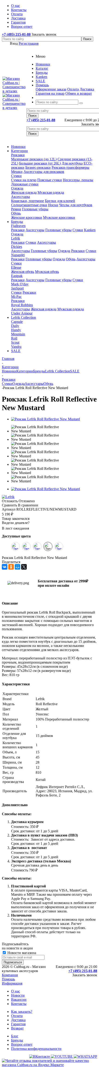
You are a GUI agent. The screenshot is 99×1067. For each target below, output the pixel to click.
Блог (14, 1036)
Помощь (8, 979)
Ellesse (16, 267)
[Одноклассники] (11, 567)
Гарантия (18, 1024)
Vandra (16, 347)
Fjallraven (18, 226)
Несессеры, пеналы (78, 180)
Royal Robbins (22, 305)
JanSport (17, 288)
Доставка (87, 89)
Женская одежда (24, 192)
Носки (53, 205)
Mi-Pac (16, 297)
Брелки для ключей (60, 201)
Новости (18, 995)
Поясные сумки (49, 180)
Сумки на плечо (23, 180)
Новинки (18, 147)
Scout (15, 342)
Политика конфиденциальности (36, 1049)
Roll (14, 338)
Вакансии (18, 999)
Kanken (90, 230)
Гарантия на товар (50, 93)
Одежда (17, 188)
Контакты (18, 1004)
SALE (15, 351)
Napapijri (18, 255)
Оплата (73, 89)
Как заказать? (21, 1012)
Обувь (16, 213)
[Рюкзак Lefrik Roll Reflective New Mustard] (45, 419)
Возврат (17, 1028)
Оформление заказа (51, 89)
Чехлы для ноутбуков (75, 205)
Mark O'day (20, 284)
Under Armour (21, 313)
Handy (16, 330)
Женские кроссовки (26, 217)
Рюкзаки (18, 155)
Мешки (17, 172)
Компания (10, 975)
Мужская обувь (47, 272)
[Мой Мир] (17, 567)
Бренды (17, 222)
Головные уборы (35, 209)
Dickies (16, 247)
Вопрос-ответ (21, 1044)
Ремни (16, 209)
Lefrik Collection (23, 317)
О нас (15, 991)
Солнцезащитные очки (29, 205)
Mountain (18, 334)
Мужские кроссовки (59, 217)
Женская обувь (22, 272)
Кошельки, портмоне (27, 201)
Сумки (16, 176)
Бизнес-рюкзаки (38, 167)
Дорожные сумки (24, 184)
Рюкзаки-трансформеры (70, 167)
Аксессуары (20, 197)
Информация (12, 983)
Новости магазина (21, 953)
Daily (15, 326)
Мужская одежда (51, 192)
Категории (19, 151)
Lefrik (15, 238)
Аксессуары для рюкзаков (43, 172)
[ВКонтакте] (4, 567)
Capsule (17, 322)
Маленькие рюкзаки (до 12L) (34, 159)
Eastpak (17, 276)
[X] (24, 567)
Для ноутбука (72, 163)
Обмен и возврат (78, 93)
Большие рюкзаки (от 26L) (40, 163)
